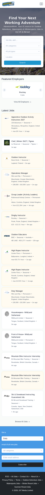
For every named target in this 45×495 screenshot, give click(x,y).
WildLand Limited (17, 318)
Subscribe (22, 465)
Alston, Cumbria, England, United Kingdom (26, 202)
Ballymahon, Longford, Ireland (21, 256)
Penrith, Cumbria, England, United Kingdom (23, 277)
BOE (13, 237)
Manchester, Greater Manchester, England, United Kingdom (23, 180)
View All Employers (21, 102)
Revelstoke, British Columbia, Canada (24, 362)
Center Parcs (15, 253)
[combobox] (22, 46)
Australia (29, 237)
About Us (34, 476)
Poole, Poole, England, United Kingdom (25, 221)
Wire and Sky (16, 176)
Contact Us (24, 476)
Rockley (14, 218)
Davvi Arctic (15, 160)
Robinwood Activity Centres (20, 197)
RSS (7, 476)
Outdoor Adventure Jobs (32, 480)
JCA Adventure (16, 123)
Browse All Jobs (21, 422)
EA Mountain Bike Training (20, 359)
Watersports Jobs (13, 483)
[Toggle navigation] (41, 4)
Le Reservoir (15, 144)
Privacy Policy (7, 480)
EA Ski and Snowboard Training (22, 400)
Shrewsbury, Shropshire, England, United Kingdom (25, 127)
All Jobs (14, 476)
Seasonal (27, 123)
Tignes (33, 144)
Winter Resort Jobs (29, 483)
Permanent (26, 176)
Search (22, 63)
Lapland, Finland (17, 163)
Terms (18, 480)
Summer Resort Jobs (22, 487)
